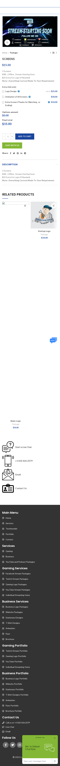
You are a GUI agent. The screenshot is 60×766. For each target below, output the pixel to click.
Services (9, 523)
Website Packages (14, 612)
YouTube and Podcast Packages (20, 562)
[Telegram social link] (25, 153)
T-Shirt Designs (13, 623)
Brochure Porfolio (14, 711)
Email (18, 474)
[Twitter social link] (14, 153)
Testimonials (11, 528)
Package (14, 53)
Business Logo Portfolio (16, 678)
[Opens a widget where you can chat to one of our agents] (40, 749)
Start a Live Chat (23, 447)
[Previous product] (50, 52)
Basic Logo (16, 421)
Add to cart (24, 136)
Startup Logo (44, 231)
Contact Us (21, 488)
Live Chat (10, 727)
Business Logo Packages (17, 607)
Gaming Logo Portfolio (16, 656)
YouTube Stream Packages (18, 589)
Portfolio (10, 534)
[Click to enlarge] (7, 42)
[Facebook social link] (10, 153)
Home (5, 53)
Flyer (8, 634)
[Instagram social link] (20, 745)
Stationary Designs (14, 617)
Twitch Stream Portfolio (17, 651)
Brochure (10, 639)
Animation (10, 628)
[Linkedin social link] (21, 153)
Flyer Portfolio (12, 705)
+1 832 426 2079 (23, 460)
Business (10, 556)
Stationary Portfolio (15, 689)
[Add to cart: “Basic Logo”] (25, 205)
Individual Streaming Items (18, 595)
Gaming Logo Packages (16, 584)
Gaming (9, 551)
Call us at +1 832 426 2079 (18, 722)
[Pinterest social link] (18, 153)
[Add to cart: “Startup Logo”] (53, 205)
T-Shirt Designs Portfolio (17, 694)
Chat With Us (12, 145)
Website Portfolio (14, 684)
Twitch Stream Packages (17, 579)
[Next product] (56, 52)
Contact (9, 539)
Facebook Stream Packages (18, 573)
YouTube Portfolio (14, 661)
